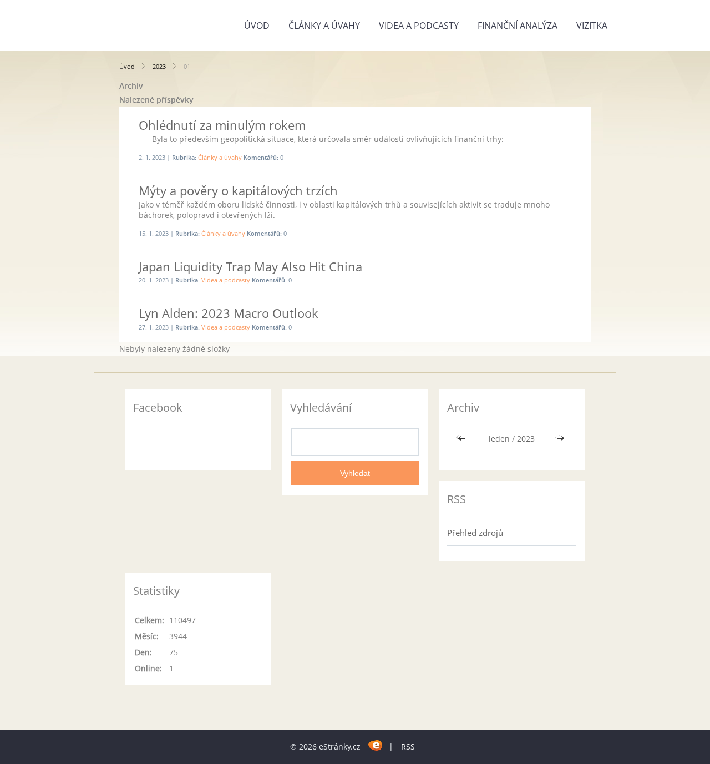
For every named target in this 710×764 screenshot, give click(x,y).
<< (462, 438)
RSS (408, 746)
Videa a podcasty (419, 25)
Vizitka (591, 25)
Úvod (257, 25)
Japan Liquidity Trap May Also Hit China (250, 266)
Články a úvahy (324, 25)
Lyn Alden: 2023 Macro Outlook (228, 313)
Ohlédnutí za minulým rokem (222, 125)
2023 (159, 66)
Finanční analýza (517, 25)
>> (560, 438)
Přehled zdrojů (475, 532)
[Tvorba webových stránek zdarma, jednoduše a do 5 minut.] (375, 745)
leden (499, 438)
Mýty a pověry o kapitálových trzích (238, 190)
